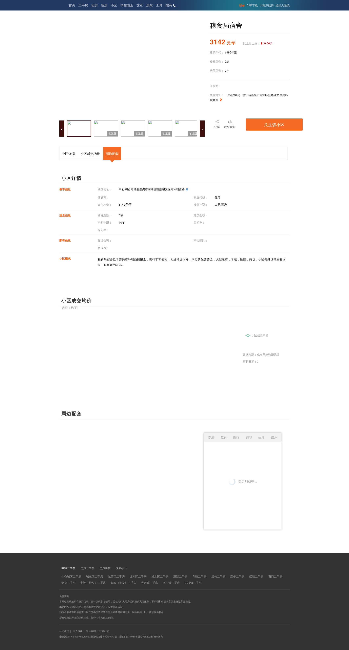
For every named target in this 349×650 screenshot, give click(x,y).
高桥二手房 (237, 576)
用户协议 (77, 631)
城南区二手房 (138, 576)
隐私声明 (91, 631)
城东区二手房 (94, 576)
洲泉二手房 (68, 583)
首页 (72, 5)
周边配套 (112, 153)
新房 (104, 5)
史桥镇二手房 (193, 583)
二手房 (83, 5)
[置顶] (339, 581)
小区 (114, 5)
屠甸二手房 (218, 576)
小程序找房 (267, 5)
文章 (140, 5)
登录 (242, 5)
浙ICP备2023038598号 (150, 636)
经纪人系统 (282, 5)
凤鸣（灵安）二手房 (123, 583)
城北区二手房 (159, 576)
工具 (159, 5)
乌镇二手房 (199, 576)
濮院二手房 (180, 576)
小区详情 (68, 153)
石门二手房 (275, 576)
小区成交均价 (90, 153)
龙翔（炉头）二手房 (93, 583)
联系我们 (104, 631)
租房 (94, 5)
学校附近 (126, 5)
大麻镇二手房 (149, 583)
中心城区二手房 (71, 576)
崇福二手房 (256, 576)
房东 (149, 5)
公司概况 (64, 631)
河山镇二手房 (171, 583)
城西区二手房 (116, 576)
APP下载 (252, 5)
